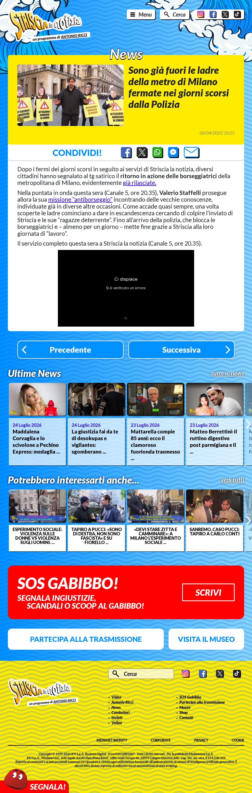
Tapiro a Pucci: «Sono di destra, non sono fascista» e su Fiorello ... (96, 536)
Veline (116, 722)
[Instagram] (200, 14)
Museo (184, 707)
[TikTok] (237, 14)
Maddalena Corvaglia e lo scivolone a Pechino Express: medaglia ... (36, 441)
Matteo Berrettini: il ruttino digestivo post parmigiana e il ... (213, 441)
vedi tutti (232, 480)
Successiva (181, 349)
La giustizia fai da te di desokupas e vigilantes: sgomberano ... (95, 441)
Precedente (70, 349)
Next (248, 424)
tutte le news (227, 373)
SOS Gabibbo (190, 697)
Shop (183, 712)
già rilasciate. (139, 182)
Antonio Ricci (122, 702)
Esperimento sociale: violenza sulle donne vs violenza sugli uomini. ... (37, 536)
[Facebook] (213, 14)
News (116, 707)
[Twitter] (225, 14)
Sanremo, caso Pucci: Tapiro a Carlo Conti (215, 531)
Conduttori (120, 712)
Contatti (186, 717)
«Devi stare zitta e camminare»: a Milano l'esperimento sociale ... (155, 536)
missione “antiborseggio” (80, 199)
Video (116, 697)
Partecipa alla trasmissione (86, 639)
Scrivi (208, 592)
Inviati (116, 717)
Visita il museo (206, 639)
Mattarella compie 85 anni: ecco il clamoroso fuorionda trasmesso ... (155, 444)
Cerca (179, 14)
